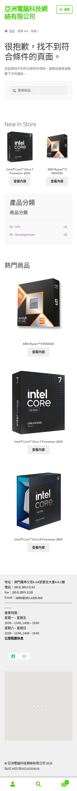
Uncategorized (25, 234)
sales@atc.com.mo (29, 597)
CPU (17, 227)
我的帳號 (13, 784)
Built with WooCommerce (22, 768)
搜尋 (38, 784)
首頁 (12, 31)
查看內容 (20, 181)
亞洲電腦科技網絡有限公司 (26, 13)
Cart (59, 781)
